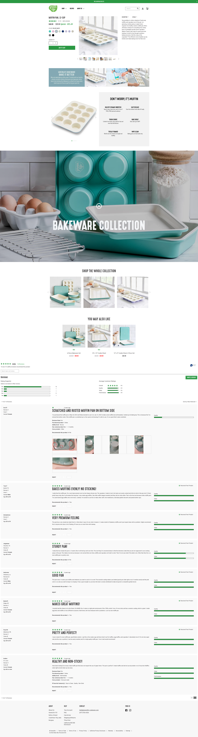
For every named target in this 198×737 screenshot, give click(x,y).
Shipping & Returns (70, 717)
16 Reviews (21, 364)
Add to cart (62, 48)
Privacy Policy (83, 731)
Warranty (110, 731)
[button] (50, 31)
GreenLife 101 (53, 712)
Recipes (72, 8)
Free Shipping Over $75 (99, 1)
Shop (63, 8)
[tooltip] (193, 365)
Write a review (66, 21)
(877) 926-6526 (84, 712)
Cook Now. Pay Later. (55, 717)
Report (69, 477)
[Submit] (138, 8)
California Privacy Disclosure (97, 731)
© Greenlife (52, 731)
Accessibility (119, 731)
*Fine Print (67, 720)
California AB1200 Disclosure (69, 723)
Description (125, 17)
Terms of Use (72, 731)
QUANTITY (51, 40)
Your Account (68, 710)
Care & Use (67, 715)
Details (134, 17)
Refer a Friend (53, 715)
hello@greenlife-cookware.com (89, 710)
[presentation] (64, 444)
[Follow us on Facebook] (126, 710)
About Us (79, 8)
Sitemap (128, 731)
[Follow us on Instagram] (130, 710)
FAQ (65, 712)
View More (65, 294)
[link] (6, 364)
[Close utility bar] (196, 1)
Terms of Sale (62, 731)
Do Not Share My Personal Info (57, 732)
